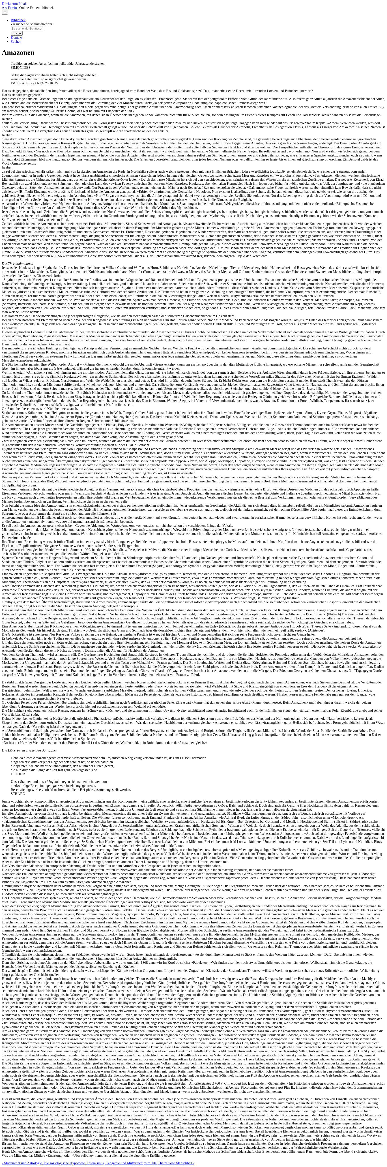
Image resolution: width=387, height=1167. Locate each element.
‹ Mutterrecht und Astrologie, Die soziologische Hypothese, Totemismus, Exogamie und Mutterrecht (72, 1163)
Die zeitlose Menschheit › (176, 1163)
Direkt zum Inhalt (14, 4)
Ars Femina (10, 8)
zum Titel (150, 1163)
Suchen (16, 41)
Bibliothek (18, 20)
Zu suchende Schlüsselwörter (31, 24)
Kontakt (16, 37)
